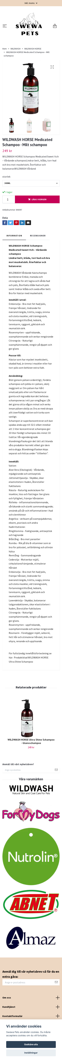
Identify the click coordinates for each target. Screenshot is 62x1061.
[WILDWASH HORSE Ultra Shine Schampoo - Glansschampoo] (31, 739)
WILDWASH (15, 70)
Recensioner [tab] (38, 257)
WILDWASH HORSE (32, 70)
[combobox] (31, 204)
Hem (4, 70)
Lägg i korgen (39, 220)
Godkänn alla (31, 1044)
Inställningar (31, 1052)
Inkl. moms (30, 3)
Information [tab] (14, 257)
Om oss (6, 1019)
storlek (6, 198)
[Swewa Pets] (34, 34)
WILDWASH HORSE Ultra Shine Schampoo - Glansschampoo (31, 762)
